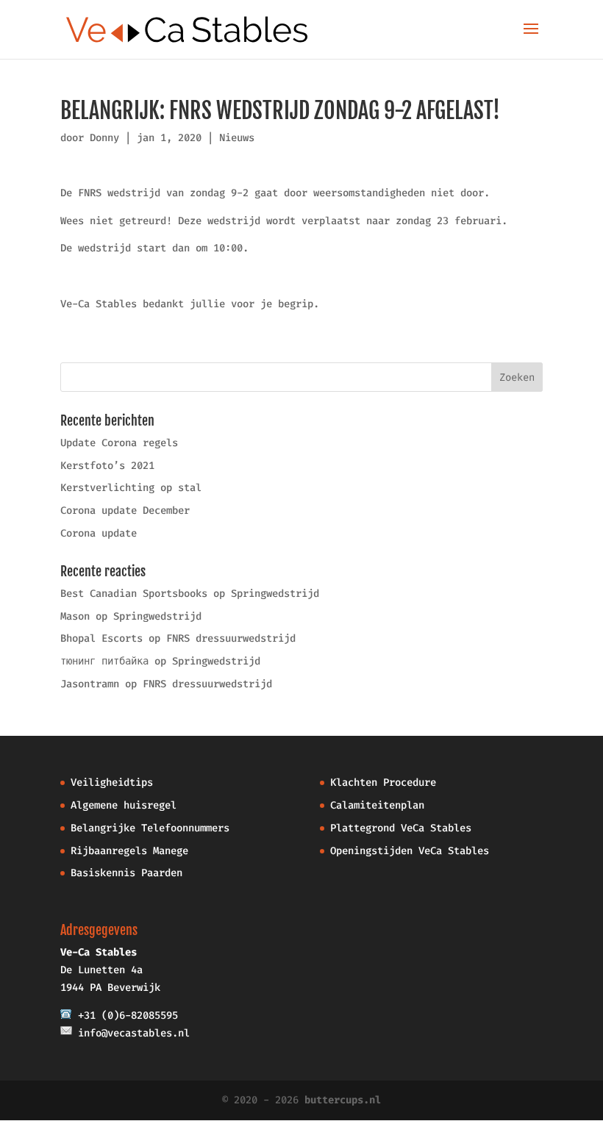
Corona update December (125, 510)
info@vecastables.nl (134, 1033)
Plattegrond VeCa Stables (400, 828)
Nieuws (236, 138)
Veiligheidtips (112, 782)
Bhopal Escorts (101, 638)
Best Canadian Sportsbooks (133, 594)
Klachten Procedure (383, 782)
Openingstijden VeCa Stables (409, 851)
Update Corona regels (119, 443)
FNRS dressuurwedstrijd (231, 638)
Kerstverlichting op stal (130, 488)
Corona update (98, 533)
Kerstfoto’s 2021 (107, 466)
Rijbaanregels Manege (129, 851)
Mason (75, 616)
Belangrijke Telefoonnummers (150, 828)
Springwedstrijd (275, 594)
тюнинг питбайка (104, 661)
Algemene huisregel (123, 805)
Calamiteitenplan (377, 805)
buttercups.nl (342, 1100)
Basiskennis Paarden (126, 873)
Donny (104, 138)
